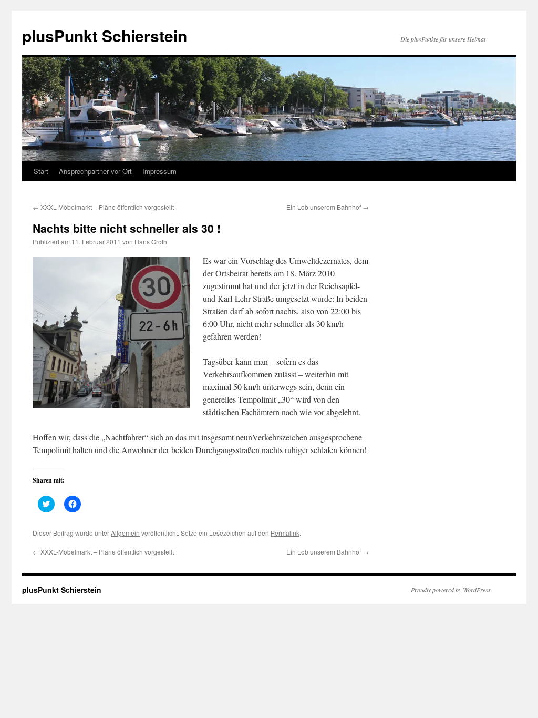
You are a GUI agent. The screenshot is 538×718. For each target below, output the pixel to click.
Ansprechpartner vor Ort (95, 171)
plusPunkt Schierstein (104, 35)
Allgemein (125, 532)
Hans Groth (150, 241)
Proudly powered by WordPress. (451, 590)
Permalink (285, 532)
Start (41, 171)
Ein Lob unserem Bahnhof (327, 206)
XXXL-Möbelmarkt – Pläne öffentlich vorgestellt (103, 206)
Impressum (159, 171)
